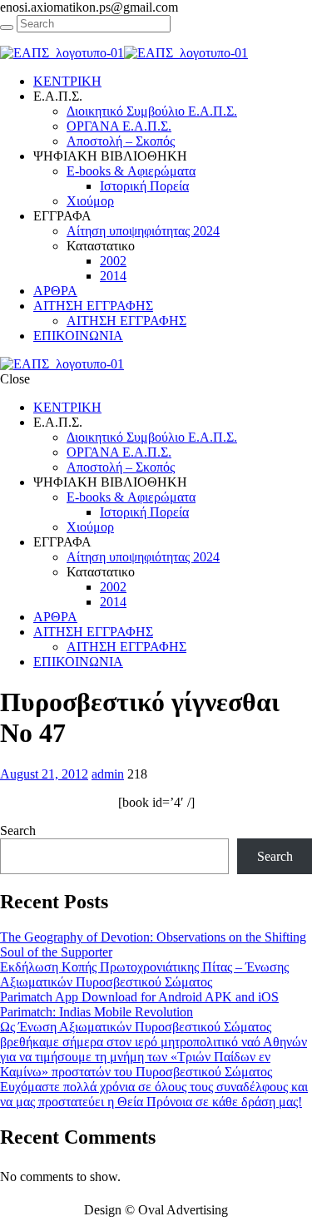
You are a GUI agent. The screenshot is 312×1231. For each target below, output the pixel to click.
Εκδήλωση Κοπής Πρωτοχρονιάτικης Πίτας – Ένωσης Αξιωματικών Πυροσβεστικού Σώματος (144, 974)
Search (18, 830)
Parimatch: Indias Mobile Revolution (96, 1012)
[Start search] (6, 27)
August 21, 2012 (44, 774)
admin (108, 774)
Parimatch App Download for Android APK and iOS (139, 997)
